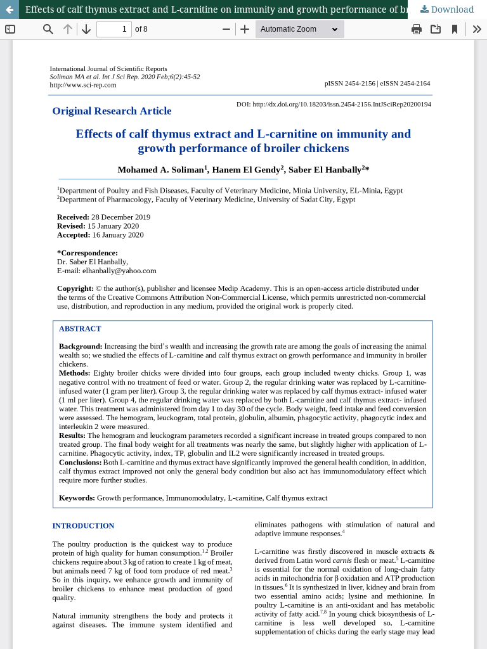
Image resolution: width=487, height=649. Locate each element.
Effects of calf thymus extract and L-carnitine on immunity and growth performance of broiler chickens (247, 9)
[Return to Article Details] (9, 9)
